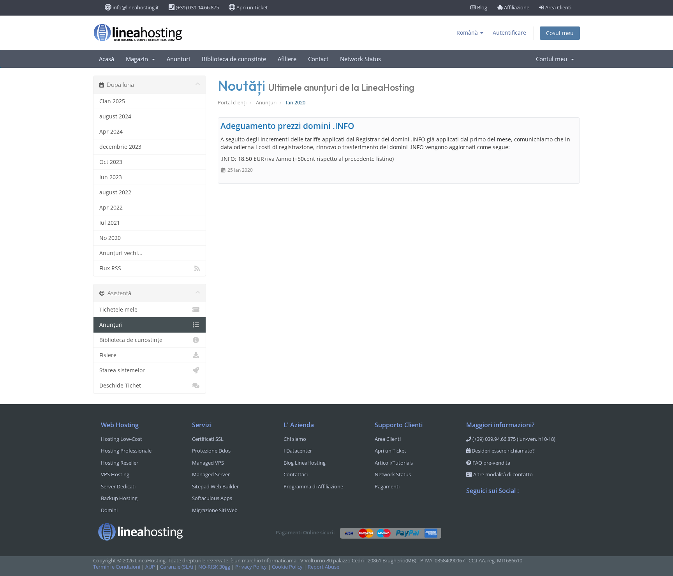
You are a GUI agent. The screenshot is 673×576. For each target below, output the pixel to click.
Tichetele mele (118, 309)
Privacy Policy (251, 567)
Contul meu (553, 59)
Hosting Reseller (119, 462)
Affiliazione (516, 7)
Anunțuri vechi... (121, 253)
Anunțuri (178, 59)
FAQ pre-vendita (490, 462)
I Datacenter (298, 450)
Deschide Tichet (120, 385)
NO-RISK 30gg (214, 567)
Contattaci (296, 474)
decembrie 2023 (120, 146)
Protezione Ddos (211, 450)
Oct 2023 (110, 162)
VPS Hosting (115, 474)
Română (467, 32)
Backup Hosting (119, 498)
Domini (109, 510)
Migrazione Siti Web (215, 510)
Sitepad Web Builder (215, 486)
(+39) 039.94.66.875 (196, 7)
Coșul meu (560, 33)
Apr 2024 (111, 131)
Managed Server (211, 474)
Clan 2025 (112, 101)
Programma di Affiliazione (313, 486)
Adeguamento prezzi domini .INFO (287, 125)
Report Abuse (323, 567)
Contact (318, 59)
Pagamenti (387, 486)
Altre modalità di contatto (502, 474)
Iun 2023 (110, 177)
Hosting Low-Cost (121, 438)
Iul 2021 (109, 222)
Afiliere (287, 59)
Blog (481, 7)
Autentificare (509, 32)
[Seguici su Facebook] (472, 511)
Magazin (138, 59)
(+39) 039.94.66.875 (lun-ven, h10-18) (513, 438)
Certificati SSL (208, 438)
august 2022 (115, 192)
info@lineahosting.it (135, 7)
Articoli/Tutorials (394, 462)
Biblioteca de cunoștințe (234, 59)
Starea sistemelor (122, 370)
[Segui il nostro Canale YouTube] (503, 511)
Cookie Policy (287, 567)
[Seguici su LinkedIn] (519, 511)
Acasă (106, 59)
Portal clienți (232, 102)
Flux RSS (110, 268)
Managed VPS (208, 462)
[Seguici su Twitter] (488, 511)
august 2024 (115, 116)
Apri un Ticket (251, 7)
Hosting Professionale (126, 450)
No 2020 (110, 237)
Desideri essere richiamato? (502, 450)
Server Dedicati (118, 486)
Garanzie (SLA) (176, 567)
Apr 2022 (111, 207)
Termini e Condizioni (116, 567)
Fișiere (107, 355)
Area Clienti (557, 7)
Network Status (360, 59)
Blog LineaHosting (305, 462)
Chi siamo (295, 438)
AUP (150, 567)
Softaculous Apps (212, 498)
